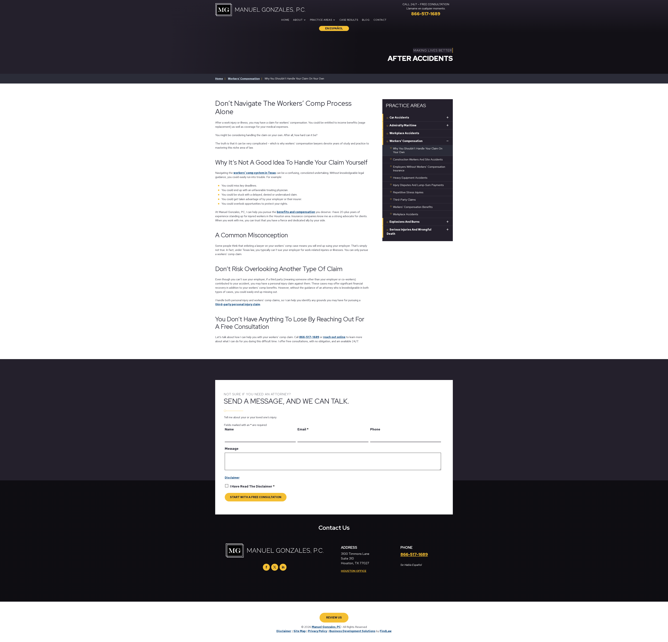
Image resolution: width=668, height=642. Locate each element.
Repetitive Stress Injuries (408, 192)
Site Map (299, 631)
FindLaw (386, 631)
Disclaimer (232, 477)
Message (231, 449)
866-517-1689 (425, 14)
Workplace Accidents (404, 133)
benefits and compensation (296, 212)
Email (302, 429)
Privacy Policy (317, 631)
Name (229, 429)
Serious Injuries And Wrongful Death (409, 232)
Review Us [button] (334, 617)
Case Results (348, 20)
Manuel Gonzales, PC (326, 627)
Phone (375, 429)
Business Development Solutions (352, 631)
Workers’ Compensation (406, 141)
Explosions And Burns (404, 222)
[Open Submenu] (447, 117)
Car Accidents (399, 117)
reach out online (334, 337)
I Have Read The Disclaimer (252, 486)
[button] (659, 638)
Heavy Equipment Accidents (410, 178)
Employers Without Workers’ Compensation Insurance (419, 168)
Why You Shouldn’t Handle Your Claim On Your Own (417, 150)
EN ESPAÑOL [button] (334, 28)
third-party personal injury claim (237, 304)
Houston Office (353, 571)
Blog (366, 20)
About (298, 20)
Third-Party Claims (404, 199)
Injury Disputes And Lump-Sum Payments (418, 185)
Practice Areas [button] (321, 20)
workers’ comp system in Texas (254, 173)
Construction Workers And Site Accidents (418, 159)
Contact (380, 20)
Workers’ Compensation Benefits (413, 207)
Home (285, 20)
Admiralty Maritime (402, 125)
